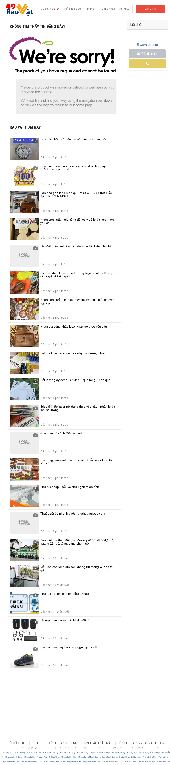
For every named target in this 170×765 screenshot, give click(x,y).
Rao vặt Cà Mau (86, 757)
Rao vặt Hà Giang (134, 757)
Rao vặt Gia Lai (118, 757)
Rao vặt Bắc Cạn (100, 753)
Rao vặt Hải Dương (29, 762)
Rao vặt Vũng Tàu (84, 753)
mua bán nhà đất (63, 748)
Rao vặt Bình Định (70, 757)
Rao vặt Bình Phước (34, 757)
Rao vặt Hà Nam (150, 757)
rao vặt (12, 748)
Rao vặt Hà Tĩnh (12, 762)
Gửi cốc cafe (17, 743)
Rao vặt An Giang (51, 753)
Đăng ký (124, 8)
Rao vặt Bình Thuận (52, 757)
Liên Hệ (123, 743)
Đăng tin (150, 8)
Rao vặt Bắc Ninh (150, 753)
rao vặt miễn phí (24, 748)
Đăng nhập (108, 8)
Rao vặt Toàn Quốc (122, 748)
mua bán (51, 748)
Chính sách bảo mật (97, 743)
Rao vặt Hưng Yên (162, 762)
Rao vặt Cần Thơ (34, 753)
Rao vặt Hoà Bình (145, 762)
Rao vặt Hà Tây (78, 762)
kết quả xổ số (91, 748)
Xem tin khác (149, 45)
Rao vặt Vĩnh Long (67, 753)
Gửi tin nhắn (149, 53)
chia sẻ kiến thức (105, 748)
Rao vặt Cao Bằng (102, 757)
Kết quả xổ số (72, 8)
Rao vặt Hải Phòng (17, 753)
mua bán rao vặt (78, 748)
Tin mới (90, 8)
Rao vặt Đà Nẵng (154, 748)
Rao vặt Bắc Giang (117, 753)
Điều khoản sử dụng (62, 743)
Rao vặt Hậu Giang (128, 762)
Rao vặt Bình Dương (15, 757)
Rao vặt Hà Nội (138, 748)
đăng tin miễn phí (39, 748)
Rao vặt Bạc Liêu (134, 753)
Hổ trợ (37, 743)
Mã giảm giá (48, 8)
